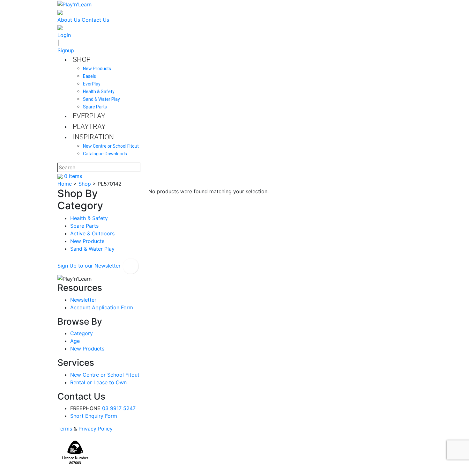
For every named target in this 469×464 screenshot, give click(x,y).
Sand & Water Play (92, 249)
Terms (64, 428)
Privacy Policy (95, 428)
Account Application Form (101, 307)
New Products (87, 241)
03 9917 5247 (119, 408)
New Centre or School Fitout (104, 375)
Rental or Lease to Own (98, 382)
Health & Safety (89, 218)
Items (73, 176)
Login (64, 35)
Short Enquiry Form (93, 416)
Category (81, 333)
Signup (65, 50)
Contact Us (95, 20)
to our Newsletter (89, 265)
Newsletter (83, 300)
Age (75, 341)
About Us (68, 20)
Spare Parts (84, 226)
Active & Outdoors (92, 233)
